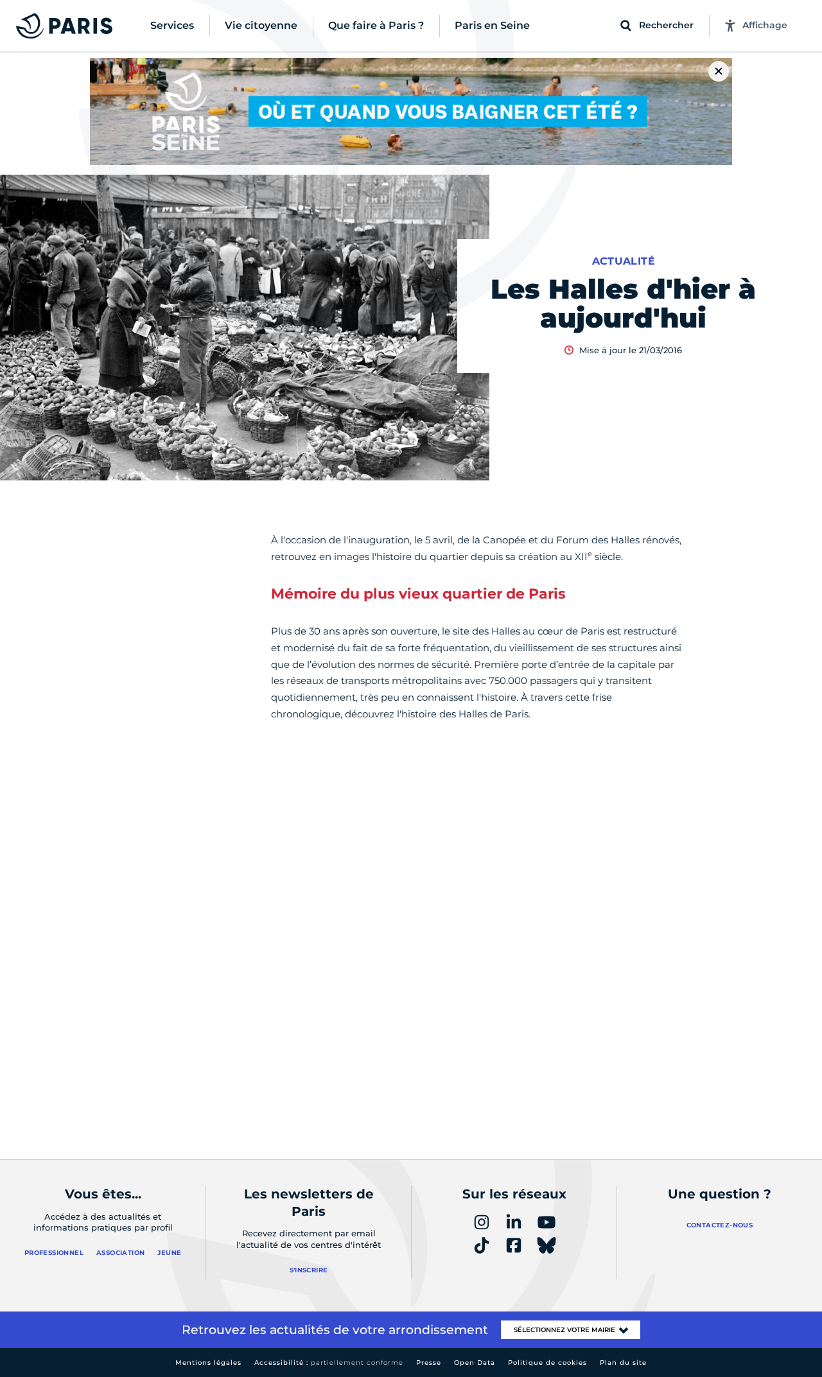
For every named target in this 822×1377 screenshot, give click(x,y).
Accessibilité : (328, 1362)
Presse (428, 1362)
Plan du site (623, 1362)
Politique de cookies (547, 1362)
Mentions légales (208, 1362)
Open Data (474, 1362)
